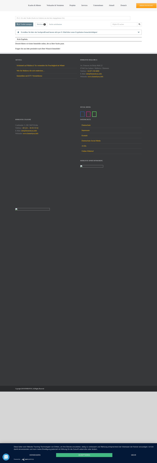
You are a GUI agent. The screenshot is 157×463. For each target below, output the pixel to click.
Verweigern (34, 455)
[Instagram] (88, 114)
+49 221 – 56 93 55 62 (30, 267)
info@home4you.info (94, 74)
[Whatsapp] (94, 114)
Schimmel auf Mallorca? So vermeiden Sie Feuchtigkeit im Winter (41, 65)
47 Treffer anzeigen (25, 24)
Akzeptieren (84, 455)
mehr (133, 455)
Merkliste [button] (41, 24)
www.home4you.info (95, 77)
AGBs (84, 285)
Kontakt (84, 274)
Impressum (86, 269)
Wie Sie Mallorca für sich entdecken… (31, 71)
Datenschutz (86, 264)
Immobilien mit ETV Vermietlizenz (29, 76)
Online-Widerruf (88, 290)
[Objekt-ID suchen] (139, 24)
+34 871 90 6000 (93, 71)
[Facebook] (82, 114)
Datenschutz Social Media (91, 280)
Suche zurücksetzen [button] (55, 24)
